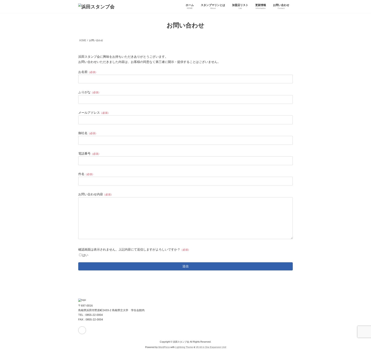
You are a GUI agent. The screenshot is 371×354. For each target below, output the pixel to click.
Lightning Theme (184, 347)
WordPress (164, 347)
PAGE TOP (359, 339)
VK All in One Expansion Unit (211, 347)
